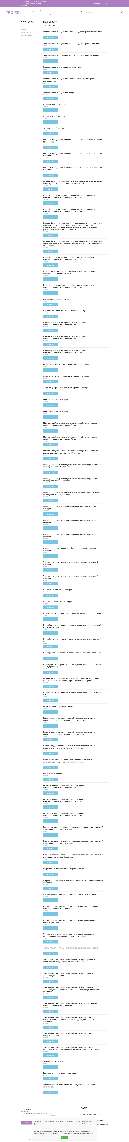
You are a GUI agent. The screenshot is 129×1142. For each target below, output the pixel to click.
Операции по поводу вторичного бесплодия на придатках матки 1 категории (70, 507)
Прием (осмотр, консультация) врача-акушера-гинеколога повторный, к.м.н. (72, 693)
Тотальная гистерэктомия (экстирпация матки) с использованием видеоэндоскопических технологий (70, 1004)
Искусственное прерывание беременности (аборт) (64, 311)
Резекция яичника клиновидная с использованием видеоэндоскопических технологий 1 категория (64, 786)
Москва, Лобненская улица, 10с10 (90, 1114)
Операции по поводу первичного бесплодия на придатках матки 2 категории (70, 563)
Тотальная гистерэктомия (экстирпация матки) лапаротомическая (70, 948)
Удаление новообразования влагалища (59, 1073)
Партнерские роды (77, 11)
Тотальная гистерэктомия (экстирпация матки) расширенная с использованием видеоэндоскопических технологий (69, 960)
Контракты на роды (26, 32)
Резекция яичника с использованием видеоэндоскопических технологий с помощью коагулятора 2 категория (73, 842)
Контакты (67, 14)
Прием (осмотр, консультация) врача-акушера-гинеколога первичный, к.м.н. (72, 640)
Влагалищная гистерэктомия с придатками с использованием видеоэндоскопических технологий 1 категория (68, 258)
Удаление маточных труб (53, 1061)
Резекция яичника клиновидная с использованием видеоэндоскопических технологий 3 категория (64, 814)
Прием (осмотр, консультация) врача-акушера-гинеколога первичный (72, 613)
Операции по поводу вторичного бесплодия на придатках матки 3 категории (70, 535)
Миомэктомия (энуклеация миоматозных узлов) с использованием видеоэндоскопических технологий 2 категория (70, 438)
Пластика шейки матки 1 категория (57, 590)
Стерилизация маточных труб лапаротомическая (63, 869)
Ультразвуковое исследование (29, 39)
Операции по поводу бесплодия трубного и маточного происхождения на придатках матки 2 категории (72, 479)
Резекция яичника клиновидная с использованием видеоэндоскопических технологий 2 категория (64, 800)
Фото (67, 11)
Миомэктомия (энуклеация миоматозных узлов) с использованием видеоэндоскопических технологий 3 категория (70, 452)
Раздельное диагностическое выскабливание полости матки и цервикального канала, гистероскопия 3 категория (69, 747)
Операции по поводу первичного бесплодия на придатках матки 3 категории (70, 577)
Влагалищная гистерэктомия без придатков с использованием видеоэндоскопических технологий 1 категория (69, 196)
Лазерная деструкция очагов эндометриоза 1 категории (66, 364)
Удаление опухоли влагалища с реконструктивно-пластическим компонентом (69, 1086)
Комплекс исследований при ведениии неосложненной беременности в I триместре (72, 168)
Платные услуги (44, 11)
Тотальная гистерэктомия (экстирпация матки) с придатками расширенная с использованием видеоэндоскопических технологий (71, 1048)
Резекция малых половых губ (55, 773)
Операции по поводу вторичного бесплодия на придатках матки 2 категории (70, 521)
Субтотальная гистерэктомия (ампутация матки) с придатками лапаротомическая (69, 921)
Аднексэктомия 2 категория (54, 116)
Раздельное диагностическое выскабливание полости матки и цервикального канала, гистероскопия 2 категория (69, 733)
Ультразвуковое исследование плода (58, 93)
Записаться (50, 37)
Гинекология (24, 29)
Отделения (34, 14)
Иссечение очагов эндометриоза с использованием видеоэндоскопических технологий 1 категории (64, 323)
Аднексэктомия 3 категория (54, 128)
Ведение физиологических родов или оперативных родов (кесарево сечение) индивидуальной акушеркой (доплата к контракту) (71, 679)
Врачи (42, 14)
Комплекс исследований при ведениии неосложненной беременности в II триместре (72, 154)
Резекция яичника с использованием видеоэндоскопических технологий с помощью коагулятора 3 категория (73, 856)
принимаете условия (40, 1127)
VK (51, 1113)
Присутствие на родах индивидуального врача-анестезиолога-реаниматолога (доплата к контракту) (69, 272)
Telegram (24, 5)
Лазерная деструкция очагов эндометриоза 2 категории (66, 376)
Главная (25, 11)
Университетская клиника (54, 14)
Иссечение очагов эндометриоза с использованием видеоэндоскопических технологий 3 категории (64, 351)
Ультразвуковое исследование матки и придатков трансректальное (71, 55)
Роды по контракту (58, 11)
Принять (64, 1138)
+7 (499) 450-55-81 (26, 2)
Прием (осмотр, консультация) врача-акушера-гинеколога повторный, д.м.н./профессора (72, 665)
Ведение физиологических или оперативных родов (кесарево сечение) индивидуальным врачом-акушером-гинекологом (72, 182)
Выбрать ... (51, 189)
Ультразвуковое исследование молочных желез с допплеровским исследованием (70, 80)
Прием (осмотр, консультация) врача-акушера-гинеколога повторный (72, 653)
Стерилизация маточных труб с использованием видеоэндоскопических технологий (73, 881)
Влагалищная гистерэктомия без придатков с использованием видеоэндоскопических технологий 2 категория (69, 210)
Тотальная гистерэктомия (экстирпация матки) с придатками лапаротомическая (68, 1034)
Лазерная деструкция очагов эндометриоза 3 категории (66, 388)
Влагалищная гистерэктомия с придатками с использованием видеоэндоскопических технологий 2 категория (68, 286)
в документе (89, 1133)
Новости (25, 14)
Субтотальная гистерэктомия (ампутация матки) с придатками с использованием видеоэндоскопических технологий (69, 935)
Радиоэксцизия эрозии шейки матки (58, 706)
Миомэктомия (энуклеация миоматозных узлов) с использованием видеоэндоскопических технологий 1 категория (70, 424)
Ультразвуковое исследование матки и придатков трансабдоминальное (72, 32)
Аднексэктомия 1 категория (54, 104)
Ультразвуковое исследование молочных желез (62, 67)
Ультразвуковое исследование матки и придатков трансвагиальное (71, 43)
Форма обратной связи (30, 1122)
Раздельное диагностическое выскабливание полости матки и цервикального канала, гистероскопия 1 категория (69, 719)
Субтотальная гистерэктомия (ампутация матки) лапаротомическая (71, 894)
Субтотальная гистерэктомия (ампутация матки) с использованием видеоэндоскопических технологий (71, 907)
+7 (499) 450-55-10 (26, 3)
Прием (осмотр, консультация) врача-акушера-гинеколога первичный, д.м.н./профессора (72, 626)
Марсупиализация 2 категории (55, 411)
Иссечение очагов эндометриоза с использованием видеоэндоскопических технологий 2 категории (64, 337)
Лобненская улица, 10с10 (101, 3)
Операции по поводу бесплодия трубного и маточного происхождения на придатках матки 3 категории (72, 493)
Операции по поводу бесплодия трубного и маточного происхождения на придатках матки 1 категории (72, 466)
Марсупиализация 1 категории (55, 399)
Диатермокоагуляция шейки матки (57, 299)
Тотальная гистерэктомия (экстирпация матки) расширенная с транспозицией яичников (69, 974)
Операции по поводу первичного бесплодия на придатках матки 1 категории (70, 549)
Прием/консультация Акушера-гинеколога (26, 36)
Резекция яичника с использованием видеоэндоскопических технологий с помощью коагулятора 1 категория (73, 828)
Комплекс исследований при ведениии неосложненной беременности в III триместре (72, 141)
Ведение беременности (27, 27)
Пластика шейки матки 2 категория (57, 601)
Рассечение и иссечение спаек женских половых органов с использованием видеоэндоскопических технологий (67, 761)
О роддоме (34, 11)
